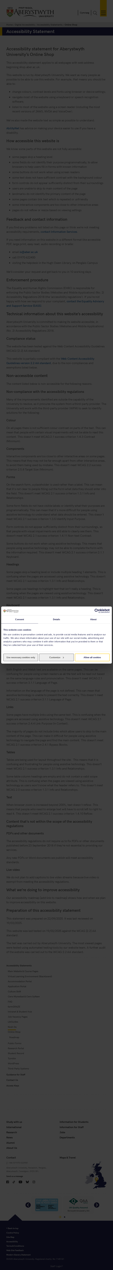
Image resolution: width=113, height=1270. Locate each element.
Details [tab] (56, 619)
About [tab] (93, 619)
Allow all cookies (92, 657)
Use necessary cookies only (20, 657)
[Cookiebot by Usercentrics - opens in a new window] (97, 611)
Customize (54, 657)
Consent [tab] (19, 619)
